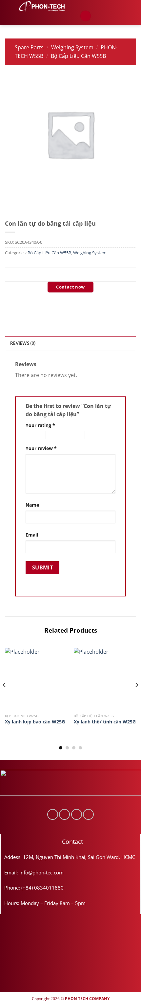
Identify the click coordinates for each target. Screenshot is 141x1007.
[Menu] (85, 16)
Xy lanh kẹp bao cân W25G (35, 722)
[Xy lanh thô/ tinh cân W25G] (105, 679)
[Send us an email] (76, 814)
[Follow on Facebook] (52, 814)
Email (32, 535)
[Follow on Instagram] (64, 814)
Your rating (40, 425)
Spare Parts (29, 47)
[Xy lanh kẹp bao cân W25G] (36, 679)
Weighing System (72, 47)
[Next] (136, 698)
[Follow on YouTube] (88, 814)
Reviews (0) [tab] (22, 343)
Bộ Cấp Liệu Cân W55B (78, 56)
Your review (41, 448)
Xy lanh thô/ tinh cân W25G (105, 722)
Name (32, 505)
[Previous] (4, 698)
